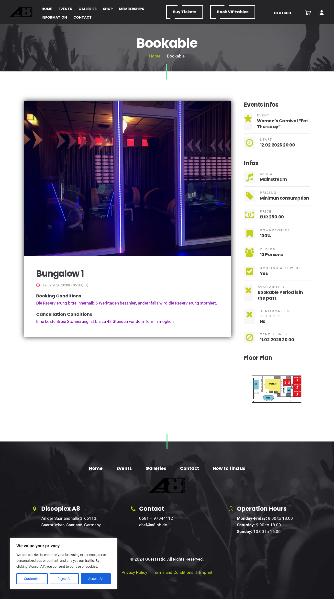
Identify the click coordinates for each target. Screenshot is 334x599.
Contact (189, 468)
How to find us (229, 468)
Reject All (64, 579)
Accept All (95, 579)
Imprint (205, 572)
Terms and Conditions (173, 572)
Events (124, 468)
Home (154, 56)
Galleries (155, 468)
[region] (63, 563)
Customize (32, 579)
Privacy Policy (134, 572)
